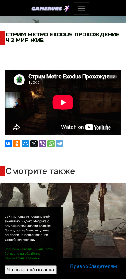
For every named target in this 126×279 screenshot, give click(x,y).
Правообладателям (93, 266)
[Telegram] (59, 143)
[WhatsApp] (51, 143)
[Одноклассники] (16, 143)
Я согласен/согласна (30, 269)
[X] (34, 143)
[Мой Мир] (25, 143)
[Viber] (42, 143)
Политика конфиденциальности (29, 249)
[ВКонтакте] (8, 143)
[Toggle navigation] (81, 8)
